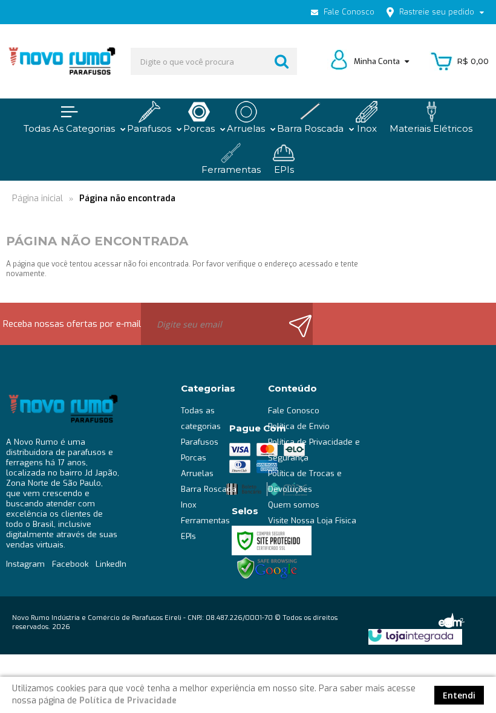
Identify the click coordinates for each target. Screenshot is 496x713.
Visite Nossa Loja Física (312, 520)
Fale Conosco (347, 12)
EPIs (188, 536)
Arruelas (197, 473)
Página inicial (37, 198)
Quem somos (293, 505)
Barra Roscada (209, 489)
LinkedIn (111, 564)
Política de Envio (299, 426)
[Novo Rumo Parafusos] (61, 61)
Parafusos (199, 442)
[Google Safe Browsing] (267, 568)
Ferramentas (205, 520)
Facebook (70, 564)
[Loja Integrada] (410, 635)
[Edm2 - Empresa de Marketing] (450, 619)
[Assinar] (295, 324)
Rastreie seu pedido (437, 12)
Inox (189, 505)
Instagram (25, 564)
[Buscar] (281, 61)
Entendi (459, 695)
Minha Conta (378, 61)
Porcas (193, 458)
